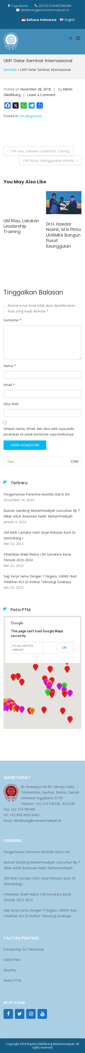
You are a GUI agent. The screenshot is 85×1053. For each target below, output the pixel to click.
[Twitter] (19, 1014)
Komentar (13, 320)
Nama (10, 365)
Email (9, 385)
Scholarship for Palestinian (24, 949)
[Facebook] (8, 1014)
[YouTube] (42, 1014)
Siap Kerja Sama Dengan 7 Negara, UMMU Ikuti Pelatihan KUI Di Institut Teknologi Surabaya (40, 579)
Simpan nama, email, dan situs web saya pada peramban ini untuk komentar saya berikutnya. (39, 431)
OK (64, 648)
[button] (64, 694)
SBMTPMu (12, 959)
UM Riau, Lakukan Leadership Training (40, 151)
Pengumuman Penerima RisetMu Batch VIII (37, 494)
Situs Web (11, 404)
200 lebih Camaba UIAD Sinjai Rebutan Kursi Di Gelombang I (39, 535)
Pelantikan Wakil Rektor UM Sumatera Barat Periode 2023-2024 (37, 557)
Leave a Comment (41, 95)
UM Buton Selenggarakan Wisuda (48, 160)
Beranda (10, 69)
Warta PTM (12, 980)
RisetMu (10, 970)
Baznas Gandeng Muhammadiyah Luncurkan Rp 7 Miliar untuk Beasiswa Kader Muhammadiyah (42, 513)
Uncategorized (31, 116)
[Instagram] (31, 1014)
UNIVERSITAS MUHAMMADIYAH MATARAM (20, 206)
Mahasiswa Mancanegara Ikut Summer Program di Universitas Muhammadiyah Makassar (63, 245)
